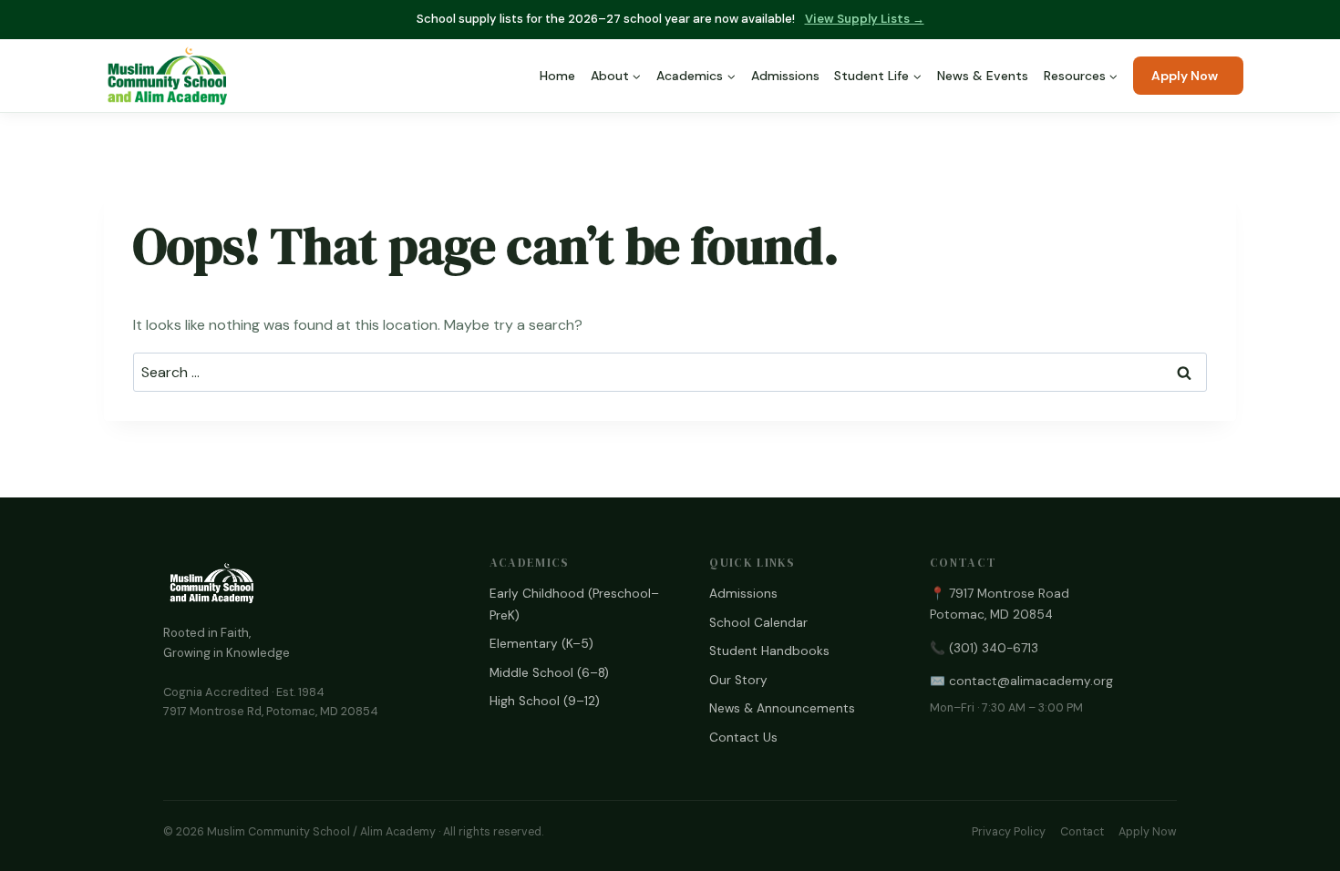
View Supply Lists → (864, 18)
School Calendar (758, 622)
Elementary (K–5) (541, 643)
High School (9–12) (545, 701)
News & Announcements (782, 708)
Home (557, 75)
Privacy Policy (1009, 832)
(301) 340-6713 (993, 648)
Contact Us (743, 737)
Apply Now (1184, 75)
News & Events (982, 75)
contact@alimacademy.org (1031, 681)
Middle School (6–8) (549, 673)
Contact (1082, 832)
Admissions (785, 75)
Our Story (738, 680)
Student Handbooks (769, 651)
